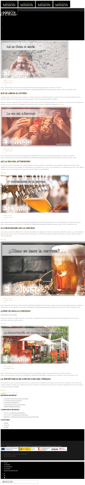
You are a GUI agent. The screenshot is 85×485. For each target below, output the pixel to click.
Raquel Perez (7, 417)
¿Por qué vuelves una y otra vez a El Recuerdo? (14, 404)
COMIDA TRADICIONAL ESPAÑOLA (12, 406)
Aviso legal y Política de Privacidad (15, 454)
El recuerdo (6, 425)
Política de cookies (10, 456)
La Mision (9, 81)
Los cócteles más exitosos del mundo (12, 400)
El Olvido (6, 423)
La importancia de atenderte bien (11, 402)
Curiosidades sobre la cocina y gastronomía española (16, 398)
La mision (6, 427)
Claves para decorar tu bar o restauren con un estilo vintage (25, 417)
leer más (61, 104)
